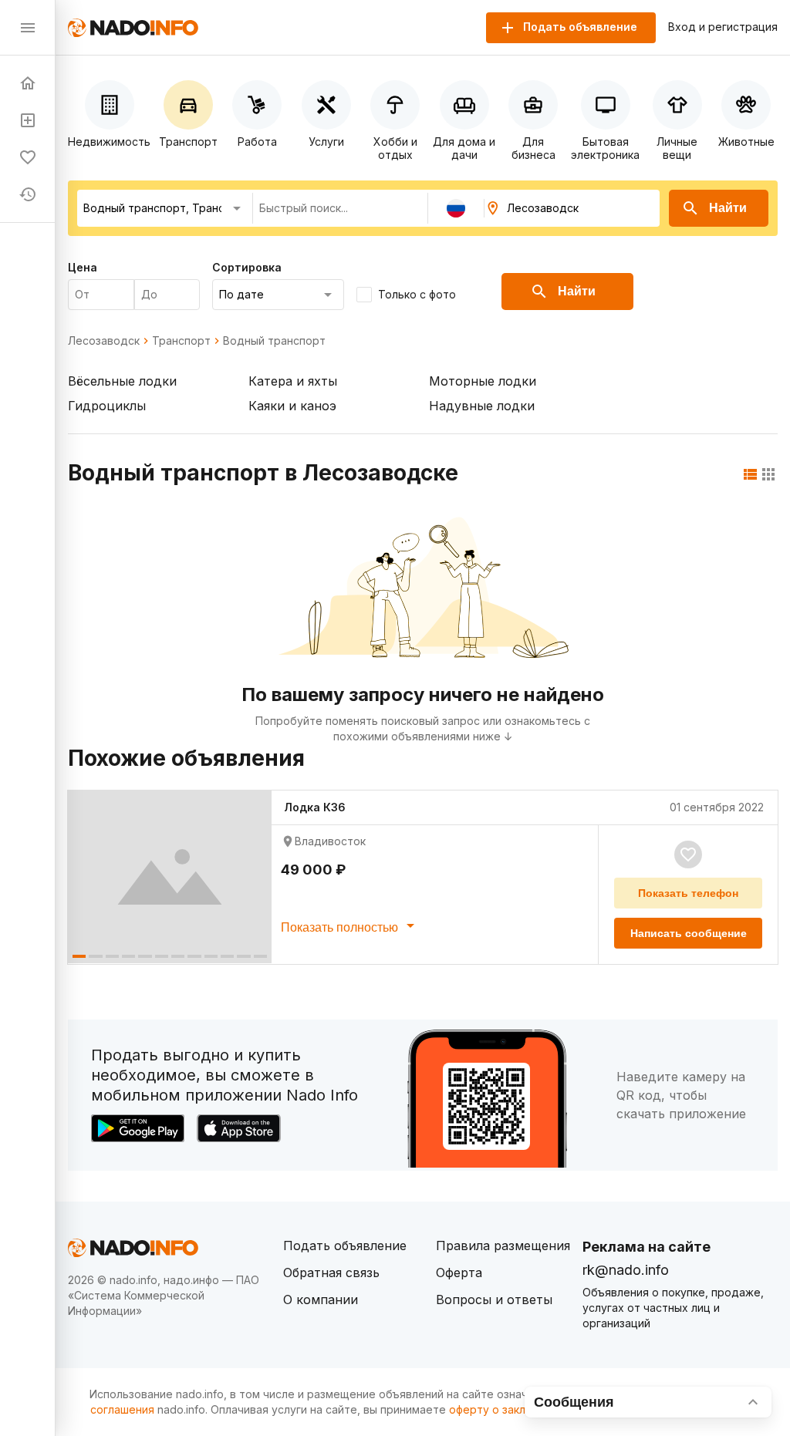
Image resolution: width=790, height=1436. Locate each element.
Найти (728, 207)
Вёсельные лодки (122, 381)
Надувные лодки (482, 405)
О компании (320, 1299)
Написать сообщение (688, 933)
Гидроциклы (107, 405)
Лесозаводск (104, 341)
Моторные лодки (482, 381)
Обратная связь (331, 1272)
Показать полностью (341, 927)
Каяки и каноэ (292, 405)
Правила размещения (503, 1245)
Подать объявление (345, 1245)
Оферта (459, 1272)
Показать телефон (688, 893)
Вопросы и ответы (494, 1299)
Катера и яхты (292, 381)
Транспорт (181, 341)
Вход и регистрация (723, 27)
